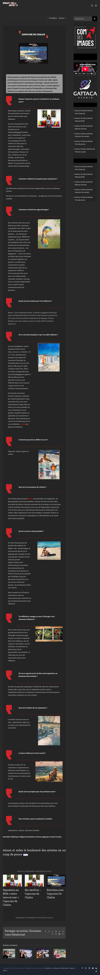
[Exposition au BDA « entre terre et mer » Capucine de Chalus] (12, 881)
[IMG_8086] (49, 627)
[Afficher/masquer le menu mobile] (96, 5)
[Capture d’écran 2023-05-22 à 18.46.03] (49, 220)
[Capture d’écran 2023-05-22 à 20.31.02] (48, 451)
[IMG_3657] (49, 762)
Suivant (61, 18)
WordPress (48, 968)
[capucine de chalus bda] (49, 110)
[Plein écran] (95, 74)
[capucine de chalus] (33, 32)
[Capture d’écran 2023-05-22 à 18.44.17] (49, 542)
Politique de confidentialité (60, 968)
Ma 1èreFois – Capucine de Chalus (33, 893)
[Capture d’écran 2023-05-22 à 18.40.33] (49, 344)
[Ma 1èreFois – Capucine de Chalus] (34, 881)
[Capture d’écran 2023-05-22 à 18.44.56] (49, 717)
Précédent (53, 18)
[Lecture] (76, 74)
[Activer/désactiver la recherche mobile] (92, 5)
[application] (85, 69)
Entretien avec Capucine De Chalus (55, 893)
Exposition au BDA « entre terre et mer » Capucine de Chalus (11, 897)
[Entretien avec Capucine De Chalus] (56, 881)
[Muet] (92, 74)
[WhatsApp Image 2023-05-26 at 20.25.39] (33, 44)
